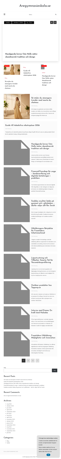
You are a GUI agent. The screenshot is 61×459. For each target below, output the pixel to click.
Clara (30, 22)
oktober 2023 (10, 421)
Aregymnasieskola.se (35, 6)
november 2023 (11, 419)
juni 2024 (9, 413)
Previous (51, 22)
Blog (6, 78)
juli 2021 (9, 432)
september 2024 (11, 411)
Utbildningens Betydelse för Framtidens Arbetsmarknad (42, 230)
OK (48, 454)
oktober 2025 (10, 406)
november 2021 (11, 429)
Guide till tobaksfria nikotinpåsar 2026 (29, 73)
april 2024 (9, 417)
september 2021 (11, 430)
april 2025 (9, 409)
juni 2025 (9, 408)
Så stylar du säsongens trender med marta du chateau (41, 100)
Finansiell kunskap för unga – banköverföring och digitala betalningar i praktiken (24, 385)
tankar (8, 22)
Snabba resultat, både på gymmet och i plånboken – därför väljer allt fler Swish (43, 203)
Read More (52, 55)
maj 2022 (9, 427)
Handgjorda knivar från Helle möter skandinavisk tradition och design (21, 55)
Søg (5, 367)
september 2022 (11, 425)
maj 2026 (9, 404)
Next (55, 22)
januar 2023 (10, 423)
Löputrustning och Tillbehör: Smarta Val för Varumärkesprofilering (42, 260)
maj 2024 (9, 415)
